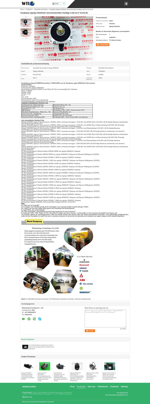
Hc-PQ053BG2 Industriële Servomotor (37, 299)
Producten (29, 9)
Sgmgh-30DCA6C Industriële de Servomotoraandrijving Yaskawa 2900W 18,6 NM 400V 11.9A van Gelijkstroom (77, 376)
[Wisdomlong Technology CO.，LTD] (27, 3)
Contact (98, 44)
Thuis (22, 9)
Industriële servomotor (40, 9)
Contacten (114, 387)
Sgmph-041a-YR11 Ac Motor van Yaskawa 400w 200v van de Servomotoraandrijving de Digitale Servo (109, 376)
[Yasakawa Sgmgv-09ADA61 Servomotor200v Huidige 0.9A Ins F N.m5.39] (26, 22)
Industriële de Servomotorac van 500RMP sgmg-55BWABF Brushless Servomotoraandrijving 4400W (60, 376)
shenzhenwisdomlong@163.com (116, 395)
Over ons (91, 387)
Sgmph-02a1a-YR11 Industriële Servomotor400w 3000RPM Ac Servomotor (92, 376)
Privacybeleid (27, 392)
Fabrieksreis (103, 387)
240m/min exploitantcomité (83, 299)
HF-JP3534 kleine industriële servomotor (61, 299)
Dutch (57, 3)
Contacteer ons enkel (46, 402)
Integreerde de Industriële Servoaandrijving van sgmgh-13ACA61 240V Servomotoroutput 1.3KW (44, 376)
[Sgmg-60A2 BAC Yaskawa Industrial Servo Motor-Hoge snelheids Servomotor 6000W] (28, 366)
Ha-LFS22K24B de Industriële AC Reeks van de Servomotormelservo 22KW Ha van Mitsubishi (41, 347)
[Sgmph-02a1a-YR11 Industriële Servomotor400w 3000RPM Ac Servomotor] (93, 366)
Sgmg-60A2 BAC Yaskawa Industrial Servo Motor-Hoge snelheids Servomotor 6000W (27, 376)
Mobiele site (28, 397)
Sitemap (124, 387)
